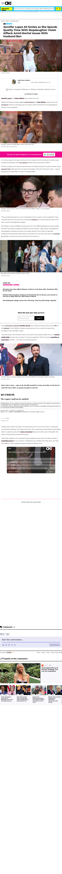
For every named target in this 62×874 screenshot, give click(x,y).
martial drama (29, 102)
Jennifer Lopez (14, 20)
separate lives (6, 169)
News (7, 20)
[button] (3, 3)
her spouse (23, 162)
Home (3, 20)
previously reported (12, 325)
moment (34, 219)
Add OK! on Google (32, 94)
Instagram (4, 105)
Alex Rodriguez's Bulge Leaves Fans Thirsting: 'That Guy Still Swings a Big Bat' (29, 300)
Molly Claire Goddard (24, 80)
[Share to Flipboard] (37, 90)
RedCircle (7, 418)
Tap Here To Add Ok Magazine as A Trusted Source (24, 154)
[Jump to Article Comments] (7, 90)
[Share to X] (26, 90)
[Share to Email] (50, 90)
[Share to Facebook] (15, 90)
